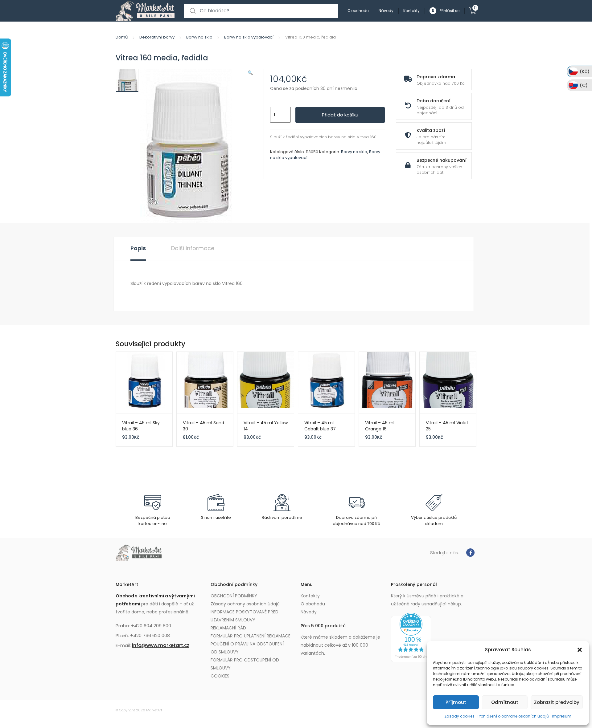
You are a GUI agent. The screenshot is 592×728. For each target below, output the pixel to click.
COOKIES (220, 676)
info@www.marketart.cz (160, 645)
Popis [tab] (138, 248)
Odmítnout (504, 702)
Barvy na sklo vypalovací (248, 37)
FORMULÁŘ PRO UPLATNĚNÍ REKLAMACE (250, 636)
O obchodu (358, 10)
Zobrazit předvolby (556, 702)
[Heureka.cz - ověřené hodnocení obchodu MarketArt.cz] (411, 637)
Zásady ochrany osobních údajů (245, 604)
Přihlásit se (449, 10)
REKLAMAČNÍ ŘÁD (228, 628)
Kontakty (411, 10)
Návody (386, 10)
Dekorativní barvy (157, 37)
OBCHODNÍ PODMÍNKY (234, 596)
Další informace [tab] (192, 248)
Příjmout (456, 702)
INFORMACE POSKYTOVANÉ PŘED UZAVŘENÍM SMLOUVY (244, 616)
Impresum (561, 716)
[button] (580, 650)
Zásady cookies (459, 716)
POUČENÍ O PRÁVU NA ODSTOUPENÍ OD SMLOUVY (247, 648)
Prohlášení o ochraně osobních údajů (513, 716)
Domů (122, 37)
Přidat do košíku (340, 115)
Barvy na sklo (199, 37)
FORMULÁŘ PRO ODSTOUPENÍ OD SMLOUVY (245, 664)
